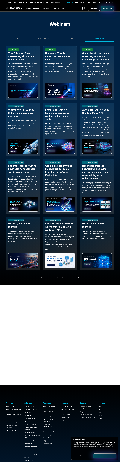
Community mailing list (87, 418)
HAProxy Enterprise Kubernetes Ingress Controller (12, 425)
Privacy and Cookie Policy (80, 450)
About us (101, 406)
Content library (47, 438)
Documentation (80, 2)
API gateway (28, 412)
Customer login (98, 2)
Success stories (48, 444)
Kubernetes (28, 444)
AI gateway (27, 415)
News (100, 418)
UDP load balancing (30, 409)
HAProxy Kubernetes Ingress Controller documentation (49, 419)
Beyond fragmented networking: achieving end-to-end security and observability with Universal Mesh (95, 172)
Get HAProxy (107, 8)
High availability (29, 418)
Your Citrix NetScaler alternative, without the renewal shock (21, 56)
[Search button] (84, 8)
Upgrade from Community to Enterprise (47, 427)
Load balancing (29, 406)
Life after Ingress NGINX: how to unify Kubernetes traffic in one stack (22, 168)
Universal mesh (29, 441)
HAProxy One (10, 406)
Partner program (67, 406)
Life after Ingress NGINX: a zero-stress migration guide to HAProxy (59, 226)
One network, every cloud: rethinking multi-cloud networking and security (96, 56)
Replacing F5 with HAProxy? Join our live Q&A (57, 56)
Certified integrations (49, 432)
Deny (82, 456)
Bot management (29, 432)
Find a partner (66, 415)
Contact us (69, 2)
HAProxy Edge (10, 420)
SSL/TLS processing (30, 424)
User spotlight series (49, 435)
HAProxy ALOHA (11, 430)
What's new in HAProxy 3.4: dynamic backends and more (21, 112)
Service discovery (29, 452)
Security (27, 421)
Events (101, 412)
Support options (85, 412)
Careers (101, 415)
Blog (90, 2)
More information (93, 450)
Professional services (86, 415)
